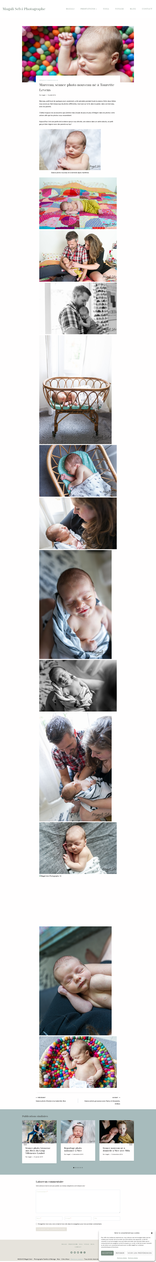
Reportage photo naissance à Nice (73, 1149)
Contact (147, 9)
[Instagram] (75, 1252)
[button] (152, 1233)
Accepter (107, 1253)
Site (95, 1219)
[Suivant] (130, 1143)
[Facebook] (71, 1252)
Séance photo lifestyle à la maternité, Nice (51, 1099)
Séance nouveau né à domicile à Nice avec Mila (116, 1149)
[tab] (73, 1167)
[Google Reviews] (85, 1252)
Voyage (119, 9)
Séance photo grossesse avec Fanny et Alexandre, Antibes (102, 1101)
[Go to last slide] (25, 1143)
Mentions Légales (77, 1259)
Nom (39, 1219)
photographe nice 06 (50, 80)
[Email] (78, 1252)
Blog (133, 9)
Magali (70, 9)
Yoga (106, 9)
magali (43, 95)
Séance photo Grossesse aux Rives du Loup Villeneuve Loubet (37, 1150)
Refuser (120, 1253)
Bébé (40, 80)
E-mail (68, 1219)
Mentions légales (122, 1258)
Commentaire (42, 1192)
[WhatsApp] (81, 1252)
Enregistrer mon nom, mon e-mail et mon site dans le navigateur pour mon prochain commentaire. (70, 1224)
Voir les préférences (140, 1253)
